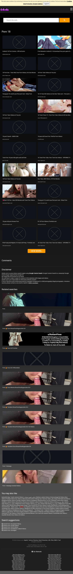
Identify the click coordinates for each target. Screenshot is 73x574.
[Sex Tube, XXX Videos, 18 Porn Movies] (54, 176)
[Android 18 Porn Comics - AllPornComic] (19, 48)
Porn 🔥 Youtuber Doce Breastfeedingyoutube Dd (16, 446)
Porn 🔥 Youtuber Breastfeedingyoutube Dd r (15, 407)
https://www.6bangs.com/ (18, 557)
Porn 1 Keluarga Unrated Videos (11, 486)
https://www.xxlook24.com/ (18, 569)
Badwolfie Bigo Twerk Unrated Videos (12, 497)
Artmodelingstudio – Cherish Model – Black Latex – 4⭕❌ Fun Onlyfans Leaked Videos (36, 506)
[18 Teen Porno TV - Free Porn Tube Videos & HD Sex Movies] (54, 112)
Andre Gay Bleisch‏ (52, 505)
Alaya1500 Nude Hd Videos (62, 499)
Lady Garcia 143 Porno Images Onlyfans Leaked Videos (22, 511)
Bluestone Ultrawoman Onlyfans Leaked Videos (29, 502)
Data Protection (43, 540)
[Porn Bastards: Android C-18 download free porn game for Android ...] (54, 48)
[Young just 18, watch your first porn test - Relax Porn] (19, 91)
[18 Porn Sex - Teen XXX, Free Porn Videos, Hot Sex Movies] (19, 70)
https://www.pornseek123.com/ (54, 558)
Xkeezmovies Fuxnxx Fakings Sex (32, 499)
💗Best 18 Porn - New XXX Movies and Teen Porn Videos (18, 200)
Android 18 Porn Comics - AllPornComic (13, 51)
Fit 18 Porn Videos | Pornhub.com (47, 221)
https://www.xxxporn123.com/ (18, 567)
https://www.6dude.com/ (18, 558)
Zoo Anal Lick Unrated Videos (43, 513)
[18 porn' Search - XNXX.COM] (19, 133)
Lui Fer (48, 500)
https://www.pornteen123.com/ (54, 560)
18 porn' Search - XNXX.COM (10, 136)
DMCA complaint (33, 283)
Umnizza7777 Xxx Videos (9, 513)
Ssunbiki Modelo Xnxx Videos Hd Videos (13, 515)
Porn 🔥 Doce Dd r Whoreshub (11, 368)
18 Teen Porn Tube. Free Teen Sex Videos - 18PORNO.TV (54, 157)
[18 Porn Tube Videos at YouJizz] (19, 112)
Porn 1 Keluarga (6, 466)
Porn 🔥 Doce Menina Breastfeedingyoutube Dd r (16, 387)
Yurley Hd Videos (49, 502)
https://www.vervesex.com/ (18, 563)
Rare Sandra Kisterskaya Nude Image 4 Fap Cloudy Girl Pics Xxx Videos (26, 505)
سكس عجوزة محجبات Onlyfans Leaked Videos (36, 497)
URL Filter (51, 540)
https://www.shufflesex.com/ (18, 562)
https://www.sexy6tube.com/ (54, 555)
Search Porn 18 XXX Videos (11, 525)
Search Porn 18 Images (9, 530)
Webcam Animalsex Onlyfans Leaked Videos (51, 511)
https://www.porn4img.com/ (54, 568)
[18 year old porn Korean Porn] (19, 218)
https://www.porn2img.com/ (54, 565)
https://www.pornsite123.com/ (18, 560)
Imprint (26, 540)
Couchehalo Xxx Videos (59, 513)
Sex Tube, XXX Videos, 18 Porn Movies (49, 179)
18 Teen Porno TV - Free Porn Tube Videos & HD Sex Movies (55, 115)
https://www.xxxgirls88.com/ (54, 554)
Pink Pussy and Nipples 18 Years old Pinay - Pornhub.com (18, 242)
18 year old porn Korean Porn (10, 221)
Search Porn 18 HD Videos (10, 527)
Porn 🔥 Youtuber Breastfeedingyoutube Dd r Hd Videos (18, 427)
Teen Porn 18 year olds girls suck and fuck (14, 157)
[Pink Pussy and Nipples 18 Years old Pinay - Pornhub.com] (19, 240)
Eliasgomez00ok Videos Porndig (11, 500)
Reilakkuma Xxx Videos (19, 510)
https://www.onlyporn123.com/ (54, 563)
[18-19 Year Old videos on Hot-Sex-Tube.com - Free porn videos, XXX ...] (54, 91)
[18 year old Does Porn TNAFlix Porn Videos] (54, 133)
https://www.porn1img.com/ (54, 564)
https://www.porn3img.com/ (54, 567)
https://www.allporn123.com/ (54, 562)
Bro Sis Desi (43, 507)
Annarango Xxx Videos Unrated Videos (13, 508)
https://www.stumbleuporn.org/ (54, 569)
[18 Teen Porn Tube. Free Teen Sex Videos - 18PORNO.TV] (54, 155)
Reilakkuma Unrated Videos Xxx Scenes (59, 507)
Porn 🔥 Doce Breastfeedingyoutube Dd (13, 328)
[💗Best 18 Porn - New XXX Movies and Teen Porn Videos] (19, 197)
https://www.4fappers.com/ (19, 554)
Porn (3, 309)
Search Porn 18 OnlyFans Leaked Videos (14, 529)
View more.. (36, 251)
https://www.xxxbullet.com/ (18, 564)
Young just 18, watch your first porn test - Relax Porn (17, 94)
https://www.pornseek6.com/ (54, 559)
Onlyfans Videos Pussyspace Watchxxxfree (33, 500)
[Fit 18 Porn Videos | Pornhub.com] (54, 218)
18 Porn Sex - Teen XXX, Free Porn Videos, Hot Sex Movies (19, 72)
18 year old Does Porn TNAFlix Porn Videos (50, 136)
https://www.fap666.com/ (18, 559)
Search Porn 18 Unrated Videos (12, 524)
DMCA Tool (57, 540)
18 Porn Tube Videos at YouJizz (11, 115)
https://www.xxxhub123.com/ (18, 565)
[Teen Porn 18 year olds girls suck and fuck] (19, 155)
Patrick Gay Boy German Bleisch (26, 513)
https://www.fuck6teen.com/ (54, 557)
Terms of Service (33, 540)
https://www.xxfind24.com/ (18, 568)
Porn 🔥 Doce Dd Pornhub (9, 348)
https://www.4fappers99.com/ (18, 555)
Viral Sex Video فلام (47, 499)
